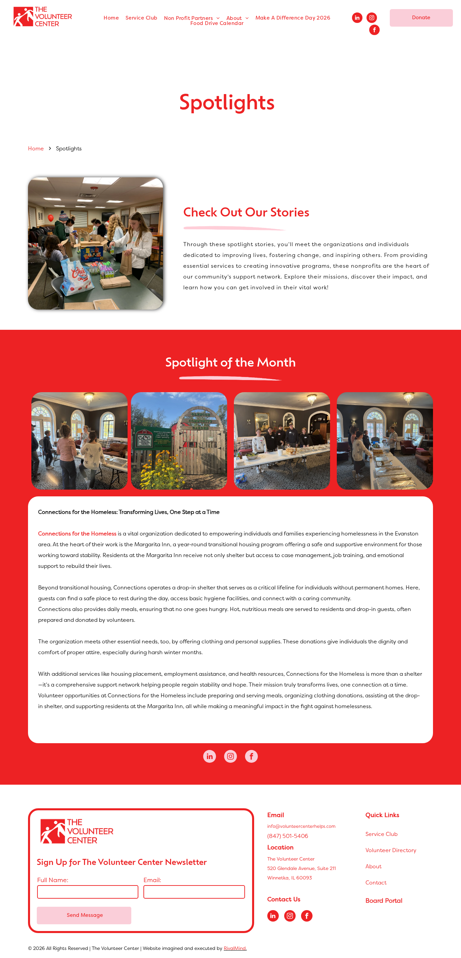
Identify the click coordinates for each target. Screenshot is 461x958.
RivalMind (235, 948)
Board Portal (383, 900)
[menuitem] (111, 18)
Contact (375, 882)
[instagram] (372, 18)
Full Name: (53, 880)
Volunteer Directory (390, 850)
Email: (152, 880)
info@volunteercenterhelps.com (301, 826)
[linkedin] (357, 18)
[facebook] (374, 31)
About (373, 866)
